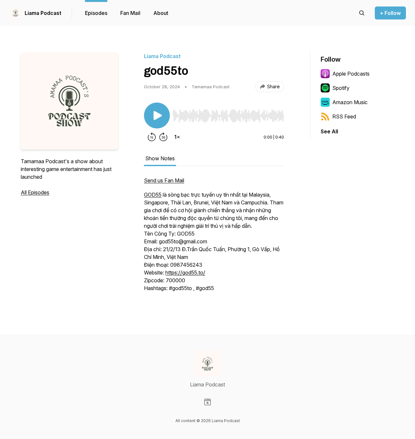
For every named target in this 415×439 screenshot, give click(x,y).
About (160, 13)
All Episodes (35, 192)
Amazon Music (350, 102)
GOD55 (152, 194)
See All (329, 131)
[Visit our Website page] (207, 402)
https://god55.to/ (185, 272)
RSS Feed (344, 116)
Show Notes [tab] (160, 158)
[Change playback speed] (177, 136)
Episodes (96, 13)
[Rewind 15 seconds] (151, 136)
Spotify (341, 88)
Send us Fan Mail (164, 180)
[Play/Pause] (157, 115)
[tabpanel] (214, 238)
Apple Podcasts (351, 73)
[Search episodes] (361, 13)
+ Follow (390, 13)
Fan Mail (130, 13)
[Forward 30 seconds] (163, 136)
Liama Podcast (43, 13)
